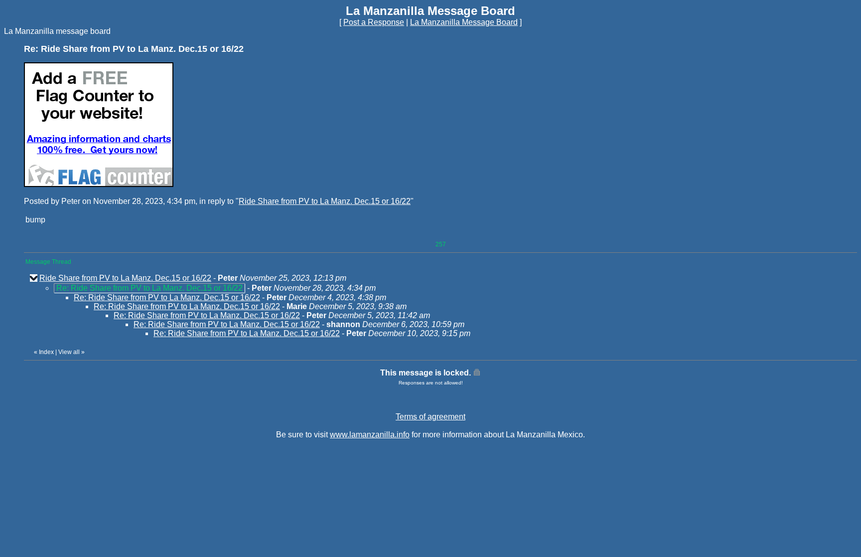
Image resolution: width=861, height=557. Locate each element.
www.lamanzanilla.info (370, 434)
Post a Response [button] (373, 22)
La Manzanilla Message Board (464, 22)
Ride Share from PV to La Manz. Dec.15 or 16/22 (325, 201)
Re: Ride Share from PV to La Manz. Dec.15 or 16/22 (167, 297)
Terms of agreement (430, 416)
